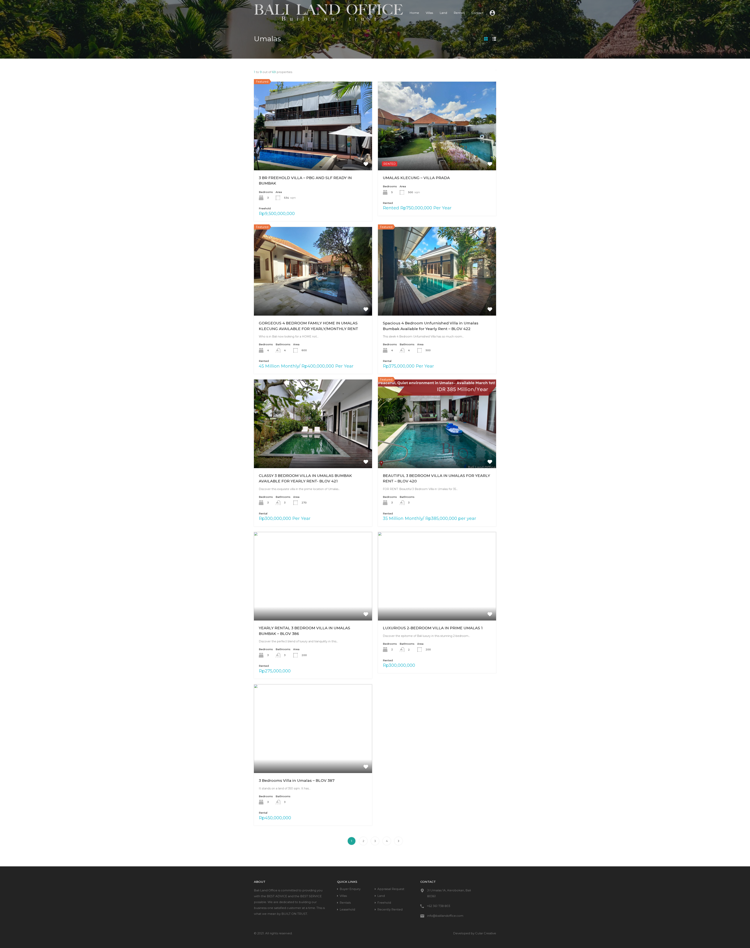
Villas (429, 13)
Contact (477, 13)
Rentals (459, 13)
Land (443, 13)
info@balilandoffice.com (445, 916)
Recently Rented (390, 909)
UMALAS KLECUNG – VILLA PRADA (416, 178)
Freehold (384, 902)
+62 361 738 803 (438, 906)
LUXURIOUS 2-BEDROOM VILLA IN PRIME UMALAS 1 (433, 628)
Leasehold (347, 909)
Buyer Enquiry (350, 888)
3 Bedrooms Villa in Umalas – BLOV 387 (297, 780)
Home (414, 13)
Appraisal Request (390, 888)
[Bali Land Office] (328, 20)
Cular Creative (485, 933)
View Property (313, 152)
